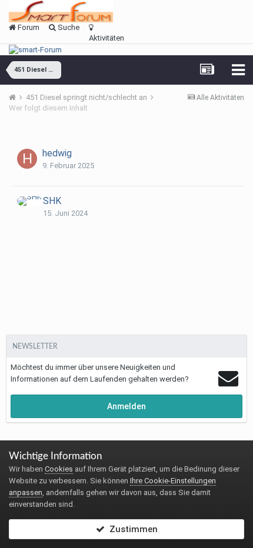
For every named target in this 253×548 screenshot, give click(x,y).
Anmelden (126, 406)
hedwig (57, 153)
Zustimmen (131, 529)
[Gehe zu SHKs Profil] (29, 201)
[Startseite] (16, 97)
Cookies (59, 469)
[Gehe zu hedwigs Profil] (27, 159)
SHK (52, 200)
